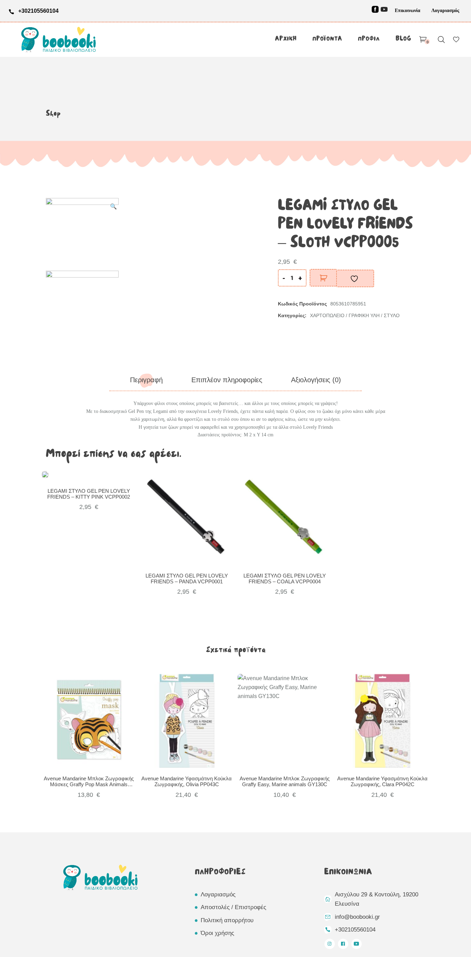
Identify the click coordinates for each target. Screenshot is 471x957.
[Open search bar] (441, 39)
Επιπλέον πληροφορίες (226, 380)
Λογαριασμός (445, 10)
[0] (423, 39)
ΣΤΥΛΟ (392, 315)
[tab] (146, 380)
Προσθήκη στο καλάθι (323, 278)
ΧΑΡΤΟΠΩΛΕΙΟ (327, 315)
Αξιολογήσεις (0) (316, 380)
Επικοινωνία (407, 10)
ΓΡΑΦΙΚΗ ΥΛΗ (364, 315)
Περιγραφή (146, 380)
